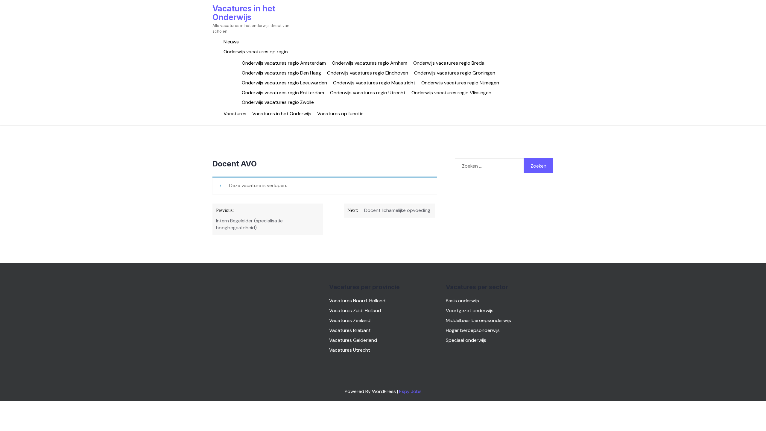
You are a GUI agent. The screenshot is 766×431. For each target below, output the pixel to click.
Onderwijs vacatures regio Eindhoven (367, 73)
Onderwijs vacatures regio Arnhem (369, 63)
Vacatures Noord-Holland (357, 301)
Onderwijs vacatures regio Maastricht (374, 83)
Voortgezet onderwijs (469, 310)
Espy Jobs (410, 391)
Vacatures (235, 113)
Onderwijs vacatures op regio (256, 51)
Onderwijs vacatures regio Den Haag (281, 73)
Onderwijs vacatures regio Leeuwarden (284, 83)
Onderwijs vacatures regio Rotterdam (283, 92)
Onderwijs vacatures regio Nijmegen (460, 83)
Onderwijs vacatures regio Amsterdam (284, 63)
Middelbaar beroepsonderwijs (478, 320)
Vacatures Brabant (350, 330)
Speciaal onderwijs (466, 340)
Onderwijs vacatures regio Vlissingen (451, 92)
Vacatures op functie (340, 113)
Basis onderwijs (462, 301)
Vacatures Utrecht (349, 350)
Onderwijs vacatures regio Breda (448, 63)
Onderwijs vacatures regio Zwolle (278, 102)
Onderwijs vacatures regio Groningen (454, 73)
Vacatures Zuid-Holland (355, 310)
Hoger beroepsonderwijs (473, 330)
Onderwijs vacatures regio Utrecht (367, 92)
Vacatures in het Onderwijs (243, 13)
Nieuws (231, 42)
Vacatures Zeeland (349, 320)
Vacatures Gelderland (353, 340)
